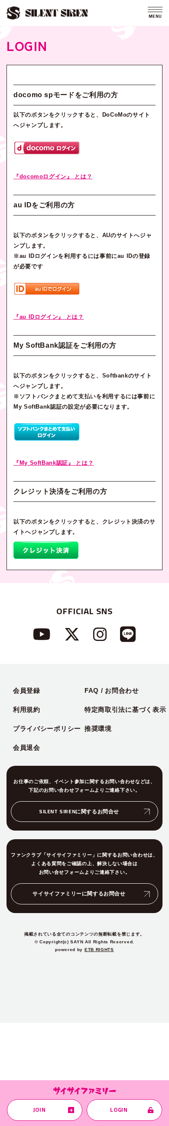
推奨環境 (98, 728)
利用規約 (26, 709)
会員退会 (26, 747)
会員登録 (26, 690)
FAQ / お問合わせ (111, 690)
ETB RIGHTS (99, 949)
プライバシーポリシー (47, 728)
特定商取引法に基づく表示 (125, 709)
